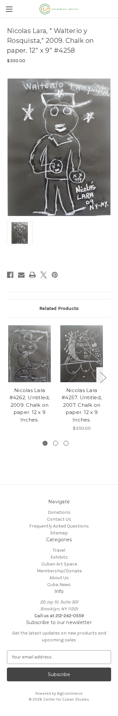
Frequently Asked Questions (59, 526)
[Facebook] (10, 274)
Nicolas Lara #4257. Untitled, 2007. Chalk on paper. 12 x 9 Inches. (82, 405)
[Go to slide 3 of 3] (66, 443)
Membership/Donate (59, 571)
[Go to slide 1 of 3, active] (45, 443)
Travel (59, 550)
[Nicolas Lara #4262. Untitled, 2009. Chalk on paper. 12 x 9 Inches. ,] (29, 353)
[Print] (32, 274)
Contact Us (59, 519)
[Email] (21, 274)
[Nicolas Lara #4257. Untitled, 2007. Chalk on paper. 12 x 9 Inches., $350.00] (81, 353)
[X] (43, 274)
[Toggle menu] (9, 9)
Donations (59, 512)
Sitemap (59, 533)
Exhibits (59, 557)
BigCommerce (70, 693)
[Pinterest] (54, 274)
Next (102, 377)
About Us (59, 578)
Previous (8, 377)
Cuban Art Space (59, 564)
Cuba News (59, 584)
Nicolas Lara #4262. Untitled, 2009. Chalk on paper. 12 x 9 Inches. (30, 405)
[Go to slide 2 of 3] (55, 443)
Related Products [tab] (59, 308)
